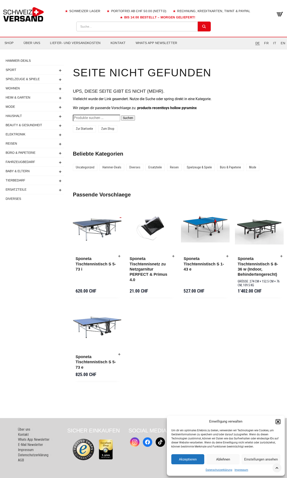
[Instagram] (134, 442)
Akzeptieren (188, 459)
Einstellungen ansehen (261, 459)
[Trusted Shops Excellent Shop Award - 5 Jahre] (106, 449)
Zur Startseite (84, 128)
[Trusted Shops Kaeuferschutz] (83, 449)
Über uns (32, 43)
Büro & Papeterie (20, 152)
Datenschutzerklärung (219, 469)
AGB (21, 460)
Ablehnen (223, 459)
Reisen (11, 143)
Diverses (13, 198)
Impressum (241, 469)
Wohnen (13, 88)
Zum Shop (107, 128)
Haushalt (14, 116)
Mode (10, 106)
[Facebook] (147, 442)
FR (266, 43)
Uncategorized (85, 167)
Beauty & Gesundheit (24, 125)
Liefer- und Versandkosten (75, 43)
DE (257, 43)
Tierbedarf (15, 180)
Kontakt (118, 43)
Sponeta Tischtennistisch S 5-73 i (96, 263)
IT (274, 43)
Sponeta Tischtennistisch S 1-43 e (204, 263)
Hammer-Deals (18, 60)
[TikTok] (160, 442)
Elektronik (15, 134)
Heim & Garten (18, 97)
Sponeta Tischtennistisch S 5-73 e (96, 362)
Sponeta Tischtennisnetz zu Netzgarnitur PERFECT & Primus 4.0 (148, 269)
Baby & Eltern (18, 171)
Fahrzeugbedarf (20, 162)
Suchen (128, 118)
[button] (278, 421)
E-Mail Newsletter (30, 445)
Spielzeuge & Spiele (23, 79)
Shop (9, 43)
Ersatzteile (16, 189)
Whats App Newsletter (156, 43)
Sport (11, 70)
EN (283, 43)
